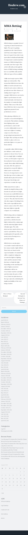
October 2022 (4, 407)
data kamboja (4, 514)
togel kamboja (4, 505)
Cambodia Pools (5, 509)
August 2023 (4, 386)
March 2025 (4, 346)
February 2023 (5, 399)
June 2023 (3, 390)
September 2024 (5, 358)
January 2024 (4, 375)
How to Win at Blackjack (7, 295)
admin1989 (6, 31)
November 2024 (5, 354)
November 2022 (5, 405)
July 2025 (3, 337)
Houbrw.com (16, 5)
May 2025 (3, 341)
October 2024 (4, 356)
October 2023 (4, 382)
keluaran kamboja (5, 501)
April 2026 (3, 320)
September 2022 (5, 410)
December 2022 (5, 403)
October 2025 (4, 331)
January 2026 (4, 326)
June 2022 (3, 416)
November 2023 (5, 380)
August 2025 (4, 335)
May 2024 (3, 367)
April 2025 (3, 343)
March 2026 (4, 322)
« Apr (2, 493)
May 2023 (3, 393)
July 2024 (3, 363)
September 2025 (5, 333)
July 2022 (3, 414)
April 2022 (3, 420)
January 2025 (4, 350)
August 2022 (4, 412)
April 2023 (3, 395)
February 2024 (5, 373)
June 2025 (3, 339)
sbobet (3, 518)
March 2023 (4, 397)
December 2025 (5, 328)
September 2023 (5, 384)
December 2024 (5, 352)
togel (2, 429)
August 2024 (4, 360)
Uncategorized (17, 31)
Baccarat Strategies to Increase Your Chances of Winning (21, 298)
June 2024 (3, 365)
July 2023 (3, 388)
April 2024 (3, 369)
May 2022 (3, 418)
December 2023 (5, 378)
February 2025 (5, 348)
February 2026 (5, 324)
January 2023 (4, 401)
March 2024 (4, 371)
